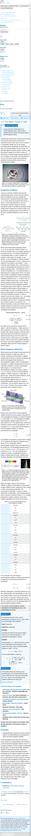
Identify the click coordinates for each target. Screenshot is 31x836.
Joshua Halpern (14, 786)
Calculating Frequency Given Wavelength (15, 699)
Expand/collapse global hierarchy (2, 118)
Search (3, 834)
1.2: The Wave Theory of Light (8, 791)
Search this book (4, 27)
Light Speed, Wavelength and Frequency (15, 689)
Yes (3, 812)
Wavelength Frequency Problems (13, 703)
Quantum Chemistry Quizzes (11, 709)
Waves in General (8, 695)
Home (7, 118)
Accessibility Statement (15, 828)
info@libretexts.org (16, 830)
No (8, 812)
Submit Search (4, 31)
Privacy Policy (24, 827)
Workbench (16, 118)
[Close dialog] (1, 106)
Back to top (3, 800)
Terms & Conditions (5, 828)
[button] (5, 91)
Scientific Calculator (7, 81)
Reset (2, 41)
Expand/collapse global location (29, 118)
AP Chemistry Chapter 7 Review (12, 713)
